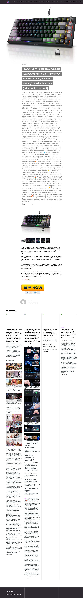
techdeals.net (33, 303)
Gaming (24, 64)
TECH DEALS (11, 591)
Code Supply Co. (18, 594)
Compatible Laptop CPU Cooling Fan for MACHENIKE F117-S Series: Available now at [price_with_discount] (50, 332)
